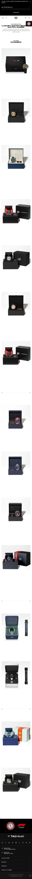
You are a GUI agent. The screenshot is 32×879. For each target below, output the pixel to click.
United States (7, 7)
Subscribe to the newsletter (9, 849)
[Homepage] (16, 18)
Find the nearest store (8, 853)
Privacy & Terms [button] (7, 870)
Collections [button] (6, 858)
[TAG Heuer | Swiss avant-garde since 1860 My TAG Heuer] (16, 836)
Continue (21, 12)
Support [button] (4, 866)
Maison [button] (4, 862)
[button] (29, 18)
